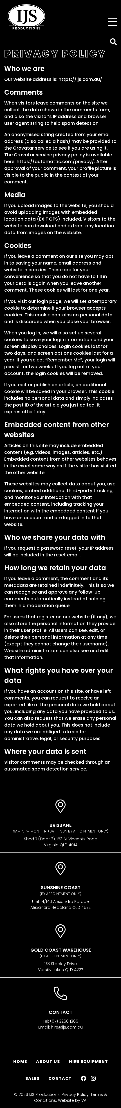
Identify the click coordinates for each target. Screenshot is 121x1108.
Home (20, 1061)
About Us (48, 1061)
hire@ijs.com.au (67, 1027)
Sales (32, 1078)
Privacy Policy (75, 1094)
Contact (60, 1078)
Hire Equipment (88, 1061)
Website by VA (72, 1100)
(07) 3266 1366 (64, 1021)
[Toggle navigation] (112, 21)
